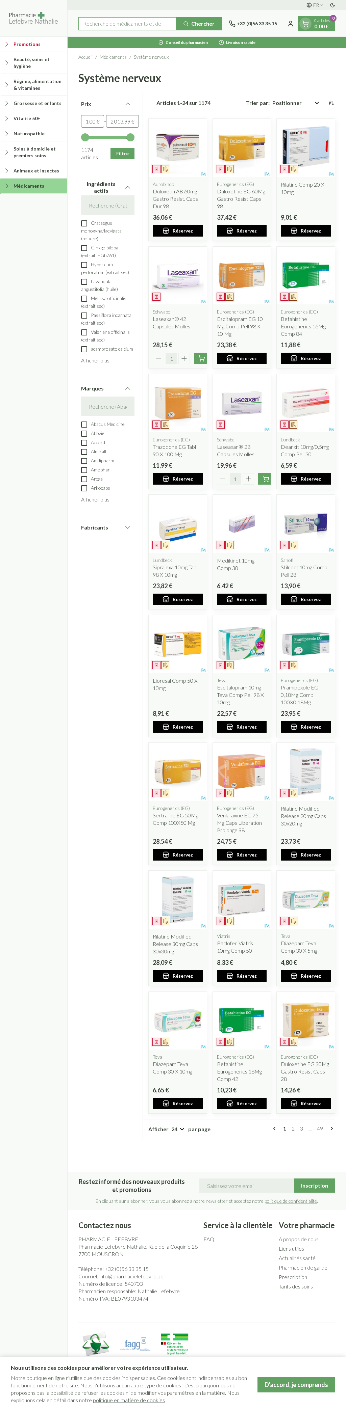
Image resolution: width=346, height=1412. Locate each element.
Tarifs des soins (296, 1286)
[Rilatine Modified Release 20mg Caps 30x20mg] (306, 772)
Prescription (293, 1277)
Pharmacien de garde (303, 1267)
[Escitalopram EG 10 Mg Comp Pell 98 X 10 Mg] (242, 276)
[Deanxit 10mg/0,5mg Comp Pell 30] (306, 403)
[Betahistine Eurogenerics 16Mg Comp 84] (306, 276)
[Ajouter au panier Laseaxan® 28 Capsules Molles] (266, 479)
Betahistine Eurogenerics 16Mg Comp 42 (239, 1071)
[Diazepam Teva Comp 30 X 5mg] (306, 900)
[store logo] (33, 18)
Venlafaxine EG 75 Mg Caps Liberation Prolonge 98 (239, 822)
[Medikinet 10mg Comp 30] (242, 524)
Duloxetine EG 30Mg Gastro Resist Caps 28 (305, 1071)
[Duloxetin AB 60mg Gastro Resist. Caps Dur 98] (178, 148)
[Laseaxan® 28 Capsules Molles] (242, 403)
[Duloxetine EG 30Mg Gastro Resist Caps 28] (306, 1021)
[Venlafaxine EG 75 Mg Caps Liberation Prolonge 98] (242, 772)
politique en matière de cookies (129, 1400)
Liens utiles (291, 1248)
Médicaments (113, 57)
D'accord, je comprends (296, 1384)
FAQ (208, 1239)
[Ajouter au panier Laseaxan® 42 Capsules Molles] (201, 358)
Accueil (85, 57)
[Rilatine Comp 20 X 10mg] (306, 148)
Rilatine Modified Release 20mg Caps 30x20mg (303, 815)
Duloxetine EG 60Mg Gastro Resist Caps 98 (241, 198)
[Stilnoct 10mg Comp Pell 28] (306, 524)
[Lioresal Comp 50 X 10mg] (178, 644)
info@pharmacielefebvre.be (131, 1276)
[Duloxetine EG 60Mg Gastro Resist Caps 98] (242, 148)
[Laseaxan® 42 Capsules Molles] (178, 276)
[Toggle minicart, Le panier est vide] (305, 24)
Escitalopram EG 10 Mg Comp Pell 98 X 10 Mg (240, 326)
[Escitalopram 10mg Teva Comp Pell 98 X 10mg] (242, 644)
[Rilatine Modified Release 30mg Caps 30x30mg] (178, 900)
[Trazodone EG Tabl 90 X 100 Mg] (178, 403)
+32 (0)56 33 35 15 (127, 1269)
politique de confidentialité (291, 1201)
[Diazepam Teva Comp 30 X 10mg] (178, 1021)
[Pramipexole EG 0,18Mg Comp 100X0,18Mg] (306, 644)
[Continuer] (330, 1128)
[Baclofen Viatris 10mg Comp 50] (242, 900)
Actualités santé (297, 1258)
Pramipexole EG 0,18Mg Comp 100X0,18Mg (299, 694)
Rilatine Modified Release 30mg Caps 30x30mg (175, 943)
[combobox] (127, 23)
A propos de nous (299, 1239)
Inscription (314, 1185)
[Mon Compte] (290, 23)
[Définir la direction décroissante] (331, 103)
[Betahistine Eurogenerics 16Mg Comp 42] (242, 1021)
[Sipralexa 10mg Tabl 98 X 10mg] (178, 524)
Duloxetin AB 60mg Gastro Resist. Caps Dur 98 (175, 198)
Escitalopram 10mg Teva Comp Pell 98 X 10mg (240, 694)
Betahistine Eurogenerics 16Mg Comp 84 (303, 326)
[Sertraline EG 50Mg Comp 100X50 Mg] (178, 772)
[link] (275, 1128)
